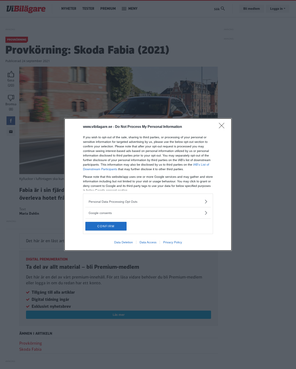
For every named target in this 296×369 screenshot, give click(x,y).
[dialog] (148, 184)
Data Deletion (123, 242)
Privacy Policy (172, 242)
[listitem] (148, 201)
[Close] (223, 127)
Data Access (148, 242)
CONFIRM (106, 226)
